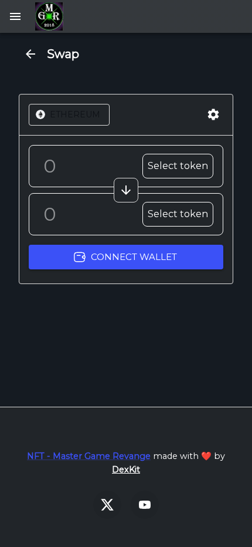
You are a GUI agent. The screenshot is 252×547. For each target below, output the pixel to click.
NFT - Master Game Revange (89, 456)
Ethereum (75, 114)
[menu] (15, 16)
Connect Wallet (134, 256)
